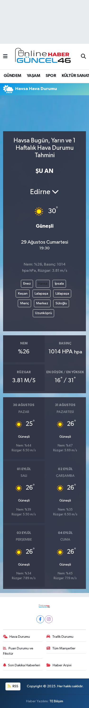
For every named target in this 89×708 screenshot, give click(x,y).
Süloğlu (61, 303)
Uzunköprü (43, 313)
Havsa (42, 283)
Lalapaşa (41, 293)
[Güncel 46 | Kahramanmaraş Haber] (44, 57)
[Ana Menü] (5, 57)
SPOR (51, 76)
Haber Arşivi (62, 665)
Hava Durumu (19, 636)
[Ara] (83, 57)
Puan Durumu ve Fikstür (18, 651)
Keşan (23, 293)
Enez (27, 283)
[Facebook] (40, 619)
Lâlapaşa (62, 293)
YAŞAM (33, 76)
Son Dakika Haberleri (24, 665)
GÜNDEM (12, 76)
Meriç (24, 303)
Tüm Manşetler (63, 648)
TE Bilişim (56, 701)
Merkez (42, 303)
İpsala (59, 283)
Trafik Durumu (62, 636)
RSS (15, 686)
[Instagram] (49, 619)
